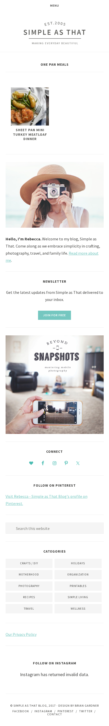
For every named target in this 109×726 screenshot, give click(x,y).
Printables (78, 586)
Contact (54, 714)
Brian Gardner (87, 705)
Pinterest (66, 711)
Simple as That (54, 32)
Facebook (20, 711)
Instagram (43, 711)
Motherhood (29, 574)
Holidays (78, 563)
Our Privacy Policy (21, 634)
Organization (78, 574)
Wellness (78, 608)
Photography (29, 586)
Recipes (29, 597)
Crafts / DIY (29, 563)
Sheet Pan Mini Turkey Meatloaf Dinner (30, 134)
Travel (29, 608)
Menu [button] (54, 5)
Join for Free (54, 315)
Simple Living (78, 597)
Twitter (85, 711)
